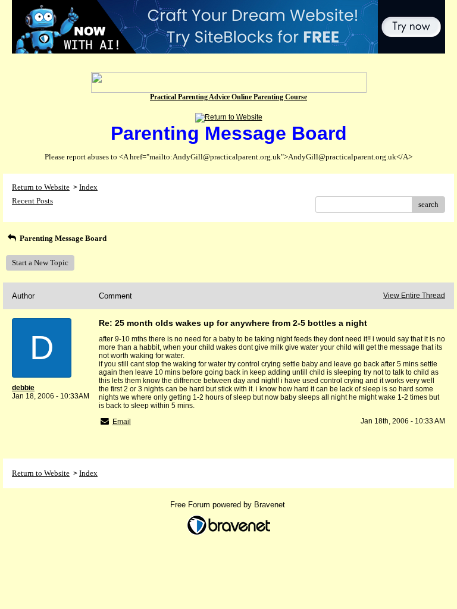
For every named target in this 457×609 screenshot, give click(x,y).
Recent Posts (32, 200)
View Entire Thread (414, 295)
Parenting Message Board (62, 238)
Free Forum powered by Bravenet (228, 504)
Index (88, 187)
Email (121, 421)
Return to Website (41, 187)
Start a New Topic (40, 262)
